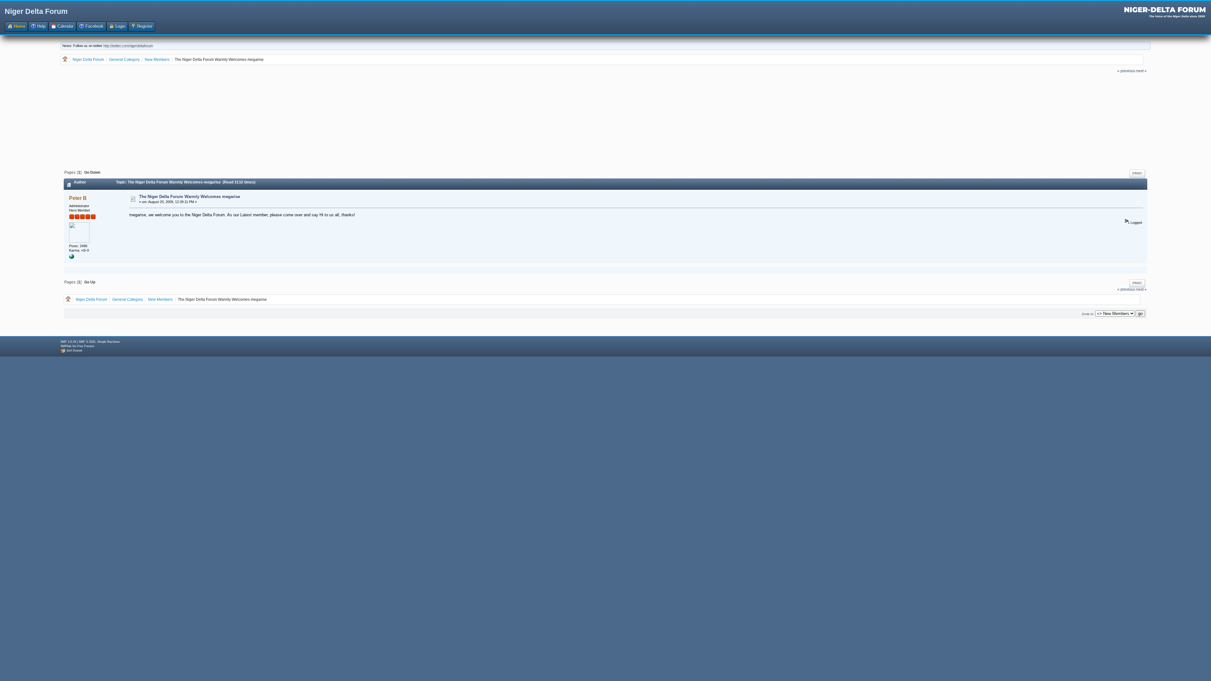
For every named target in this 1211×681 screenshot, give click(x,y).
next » (1141, 71)
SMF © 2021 (87, 341)
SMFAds (66, 346)
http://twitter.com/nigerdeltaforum (128, 46)
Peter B (78, 198)
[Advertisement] (605, 121)
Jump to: (1088, 314)
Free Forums (85, 346)
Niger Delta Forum (36, 11)
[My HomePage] (71, 257)
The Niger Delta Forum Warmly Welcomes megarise (189, 196)
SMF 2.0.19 (68, 341)
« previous (1126, 71)
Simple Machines (108, 341)
